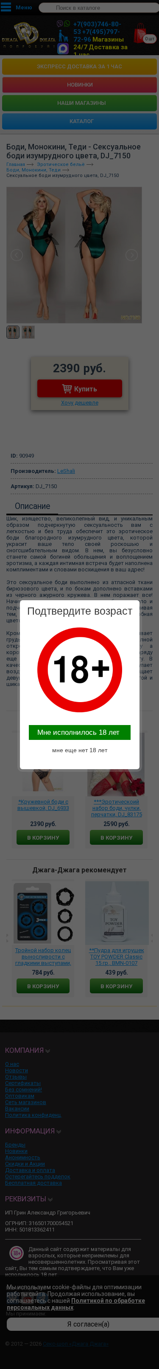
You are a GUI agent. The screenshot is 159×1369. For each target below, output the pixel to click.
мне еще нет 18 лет (79, 750)
